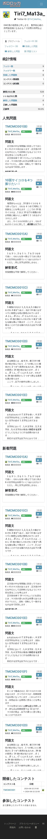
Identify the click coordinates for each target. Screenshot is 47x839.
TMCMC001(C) (16, 287)
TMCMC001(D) (16, 341)
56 (40, 402)
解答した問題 (13, 51)
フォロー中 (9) (30, 41)
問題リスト (32, 51)
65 (40, 348)
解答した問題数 (10, 100)
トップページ (10, 823)
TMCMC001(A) (16, 234)
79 (40, 187)
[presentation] (8, 149)
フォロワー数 (9, 70)
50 (40, 678)
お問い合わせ (25, 827)
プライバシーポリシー (29, 823)
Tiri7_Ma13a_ (14, 131)
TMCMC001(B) (16, 126)
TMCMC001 (9, 790)
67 (40, 294)
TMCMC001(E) (16, 395)
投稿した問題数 (10, 75)
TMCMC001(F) (16, 671)
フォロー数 (8, 66)
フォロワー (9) (11, 46)
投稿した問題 (31, 46)
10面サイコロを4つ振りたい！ (19, 182)
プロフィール (13, 41)
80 (40, 133)
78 (40, 240)
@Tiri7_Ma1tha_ (34, 19)
